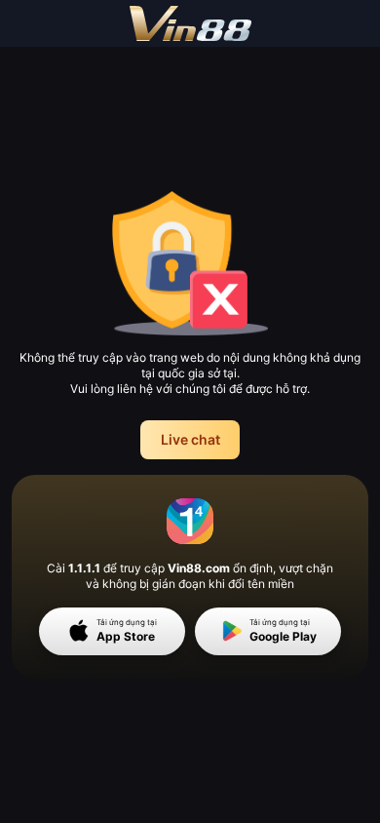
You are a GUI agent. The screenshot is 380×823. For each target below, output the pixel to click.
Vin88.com (199, 568)
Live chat (190, 439)
